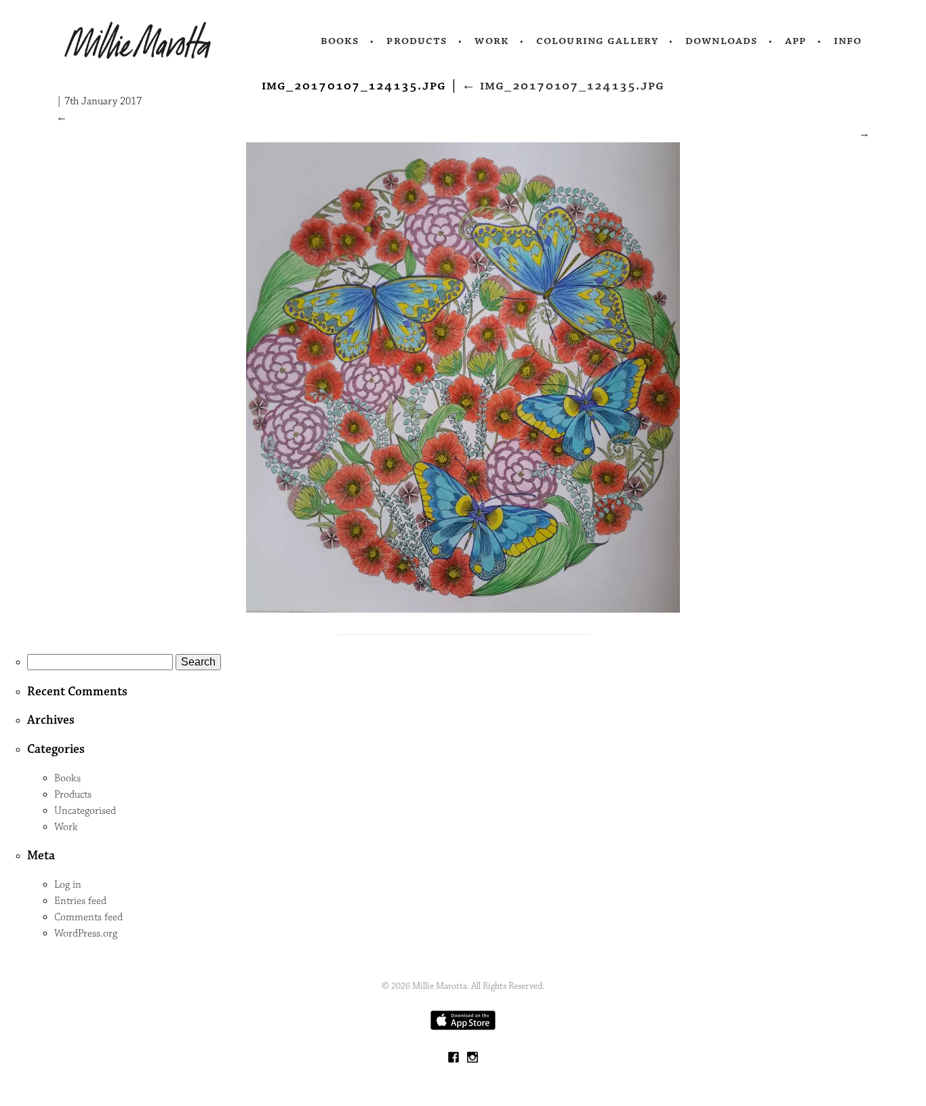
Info (848, 40)
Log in (67, 884)
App (795, 40)
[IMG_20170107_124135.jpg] (463, 609)
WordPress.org (85, 933)
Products (416, 40)
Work (492, 40)
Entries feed (80, 901)
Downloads (721, 40)
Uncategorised (85, 810)
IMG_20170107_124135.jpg (563, 85)
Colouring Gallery (597, 40)
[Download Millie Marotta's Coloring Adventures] (463, 1027)
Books (340, 40)
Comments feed (88, 917)
